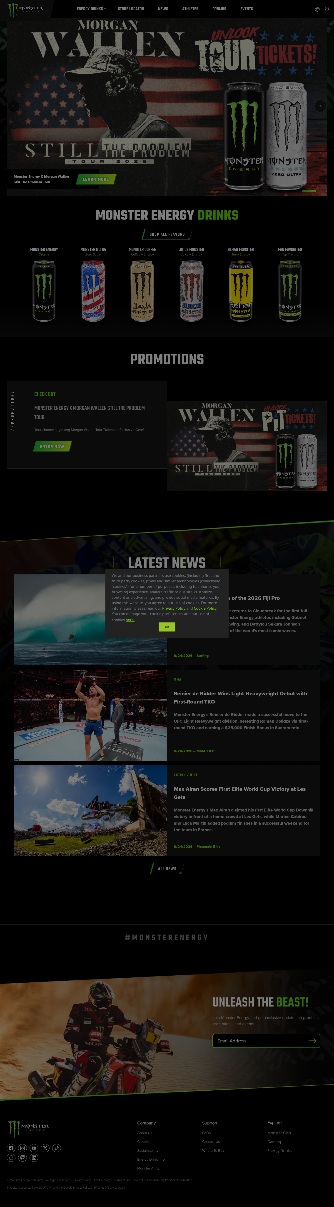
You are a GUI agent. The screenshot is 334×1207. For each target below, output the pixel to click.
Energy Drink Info (151, 1159)
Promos (219, 9)
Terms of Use (122, 1180)
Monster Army (148, 1168)
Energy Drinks (90, 9)
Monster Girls (279, 1132)
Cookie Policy (205, 608)
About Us (144, 1132)
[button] (137, 620)
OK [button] (167, 627)
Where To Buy (213, 1150)
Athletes (190, 9)
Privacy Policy (173, 608)
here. (130, 619)
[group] (44, 286)
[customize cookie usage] (140, 621)
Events (246, 9)
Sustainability (147, 1150)
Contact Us (211, 1141)
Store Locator (131, 9)
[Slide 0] (309, 191)
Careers (143, 1141)
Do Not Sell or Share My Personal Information (163, 1180)
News (163, 9)
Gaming (274, 1141)
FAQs (206, 1132)
